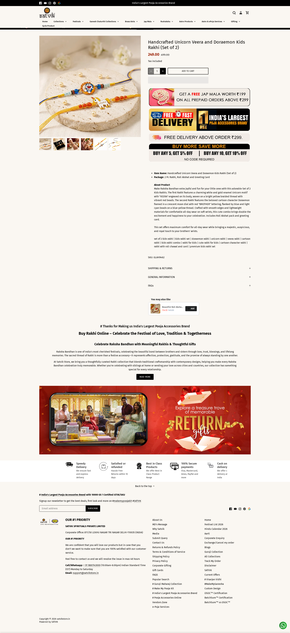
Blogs (207, 547)
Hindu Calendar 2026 (216, 529)
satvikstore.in (63, 619)
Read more (145, 377)
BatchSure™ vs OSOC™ (217, 602)
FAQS (155, 574)
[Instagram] (49, 3)
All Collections (212, 556)
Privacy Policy (160, 561)
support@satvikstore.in (86, 573)
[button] (178, 80)
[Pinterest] (54, 3)
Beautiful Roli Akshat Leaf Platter (173, 307)
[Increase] (163, 71)
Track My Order (213, 561)
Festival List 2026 (214, 524)
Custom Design (213, 588)
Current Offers (212, 574)
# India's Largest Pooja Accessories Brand (174, 593)
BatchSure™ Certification (218, 597)
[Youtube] (45, 3)
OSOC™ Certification (216, 593)
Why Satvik (158, 529)
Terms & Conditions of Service (168, 551)
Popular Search (160, 579)
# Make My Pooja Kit (163, 588)
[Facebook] (40, 3)
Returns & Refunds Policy (166, 547)
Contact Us (158, 542)
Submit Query (160, 538)
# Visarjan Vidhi (213, 579)
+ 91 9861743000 (91, 565)
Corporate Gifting (161, 565)
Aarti (207, 533)
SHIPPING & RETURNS (160, 268)
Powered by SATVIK (48, 622)
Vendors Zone (159, 602)
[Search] (234, 12)
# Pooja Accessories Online (166, 597)
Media (155, 533)
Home (208, 519)
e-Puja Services (160, 606)
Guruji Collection (214, 551)
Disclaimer (210, 565)
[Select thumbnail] (45, 144)
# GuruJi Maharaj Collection (167, 584)
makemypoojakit (123, 500)
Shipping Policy (160, 556)
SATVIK (137, 500)
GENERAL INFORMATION (161, 277)
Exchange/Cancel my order (219, 542)
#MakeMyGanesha (214, 584)
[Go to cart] (247, 12)
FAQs (151, 285)
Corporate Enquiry (214, 538)
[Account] (240, 12)
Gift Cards (157, 570)
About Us (157, 519)
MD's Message (159, 524)
